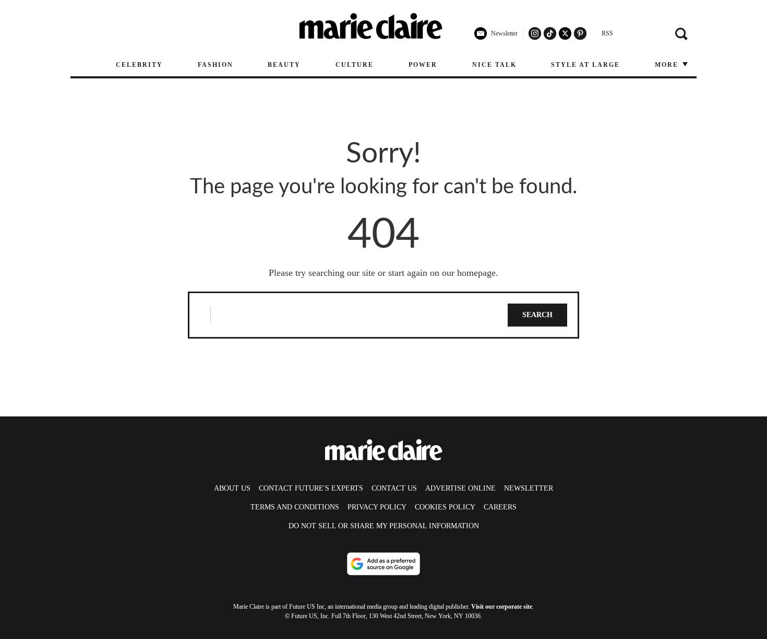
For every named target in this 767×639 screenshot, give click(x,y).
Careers (500, 507)
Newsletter (528, 488)
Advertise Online (460, 488)
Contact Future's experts (311, 488)
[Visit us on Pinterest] (580, 33)
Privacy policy (376, 507)
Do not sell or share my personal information (384, 526)
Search (537, 315)
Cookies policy (445, 507)
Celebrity (139, 64)
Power (423, 64)
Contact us (394, 488)
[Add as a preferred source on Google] (383, 563)
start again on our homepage (442, 273)
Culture (354, 64)
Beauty (284, 64)
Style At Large (585, 64)
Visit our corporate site (501, 606)
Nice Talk (494, 64)
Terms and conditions (294, 507)
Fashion (215, 64)
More (668, 64)
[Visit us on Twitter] (565, 33)
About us (232, 488)
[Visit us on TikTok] (550, 33)
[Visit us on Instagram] (535, 33)
